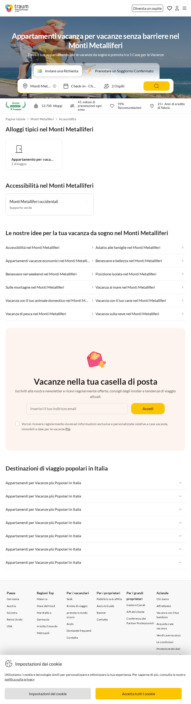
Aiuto (70, 624)
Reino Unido (15, 619)
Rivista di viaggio (77, 606)
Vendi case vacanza (169, 635)
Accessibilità (67, 119)
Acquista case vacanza (165, 626)
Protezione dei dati (168, 649)
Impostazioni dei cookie (48, 693)
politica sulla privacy (19, 679)
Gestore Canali (135, 605)
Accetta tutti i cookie (138, 693)
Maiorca (42, 599)
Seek (69, 599)
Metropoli (43, 633)
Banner (101, 612)
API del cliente (135, 612)
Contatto (72, 637)
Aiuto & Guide (105, 606)
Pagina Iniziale (15, 119)
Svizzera (12, 612)
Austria (11, 606)
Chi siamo (163, 599)
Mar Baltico (44, 612)
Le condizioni (165, 642)
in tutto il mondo (47, 626)
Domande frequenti (79, 630)
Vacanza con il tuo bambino (168, 615)
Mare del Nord (46, 606)
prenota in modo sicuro (77, 615)
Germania (13, 599)
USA (9, 626)
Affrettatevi (164, 606)
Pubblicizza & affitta (109, 599)
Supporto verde (21, 208)
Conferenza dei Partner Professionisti (140, 621)
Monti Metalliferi (42, 119)
